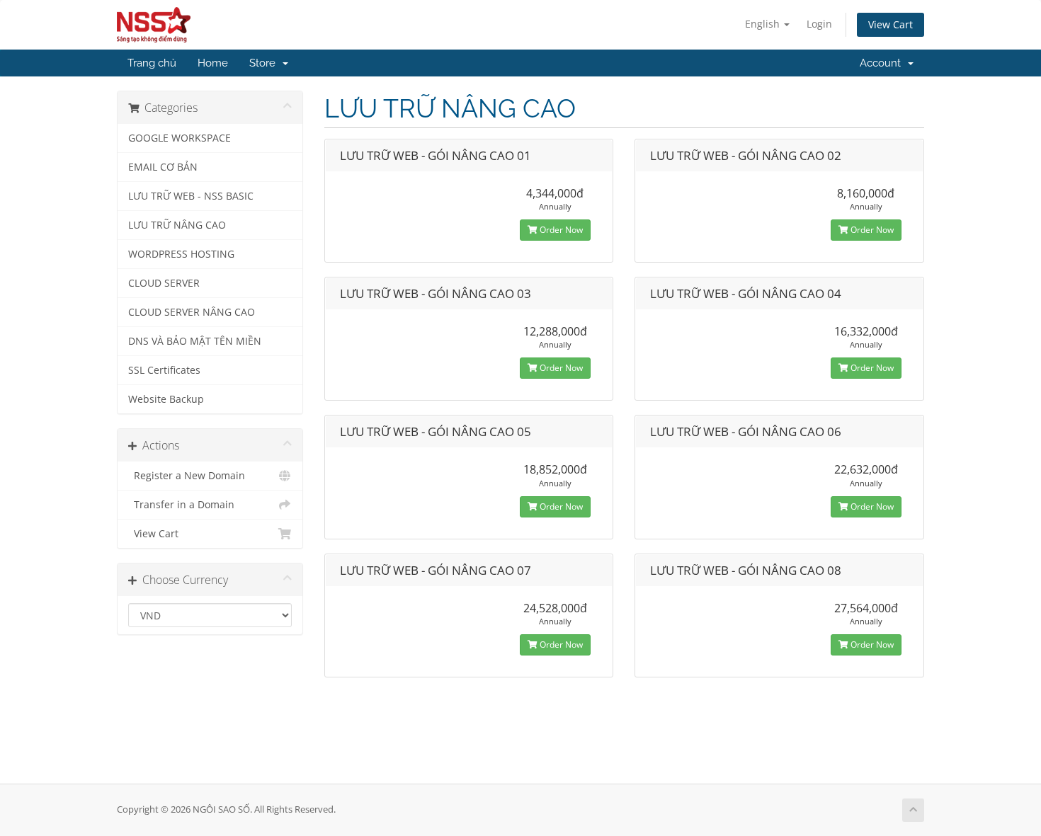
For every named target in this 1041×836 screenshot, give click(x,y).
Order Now (560, 230)
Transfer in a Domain (181, 504)
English (764, 23)
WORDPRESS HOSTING (181, 254)
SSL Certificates (164, 370)
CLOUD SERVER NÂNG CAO (191, 312)
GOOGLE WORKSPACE (179, 138)
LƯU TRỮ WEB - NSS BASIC (191, 196)
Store (265, 63)
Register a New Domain (186, 475)
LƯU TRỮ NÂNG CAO (177, 225)
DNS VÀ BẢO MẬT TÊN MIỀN (194, 341)
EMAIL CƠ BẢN (163, 167)
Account (883, 63)
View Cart (890, 24)
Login (819, 23)
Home (213, 63)
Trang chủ (151, 63)
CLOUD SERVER (164, 283)
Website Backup (166, 399)
